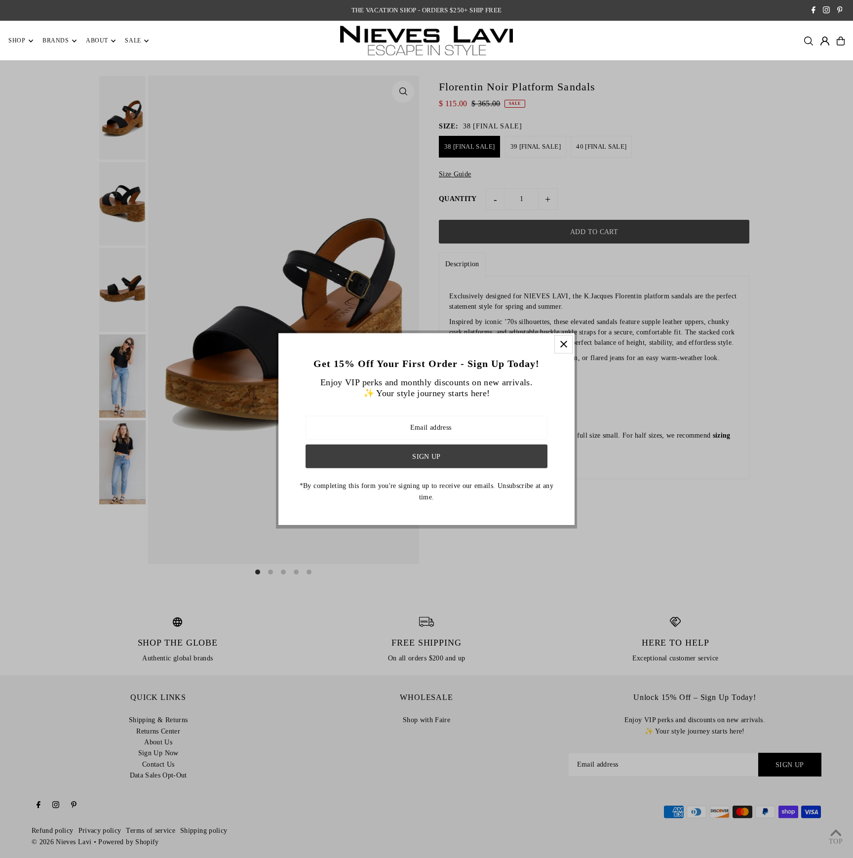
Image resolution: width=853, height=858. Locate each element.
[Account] (824, 41)
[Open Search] (808, 41)
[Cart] (841, 41)
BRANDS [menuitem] (55, 41)
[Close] (563, 344)
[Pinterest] (840, 11)
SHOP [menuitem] (16, 41)
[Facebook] (813, 11)
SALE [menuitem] (133, 41)
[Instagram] (826, 11)
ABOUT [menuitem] (97, 41)
